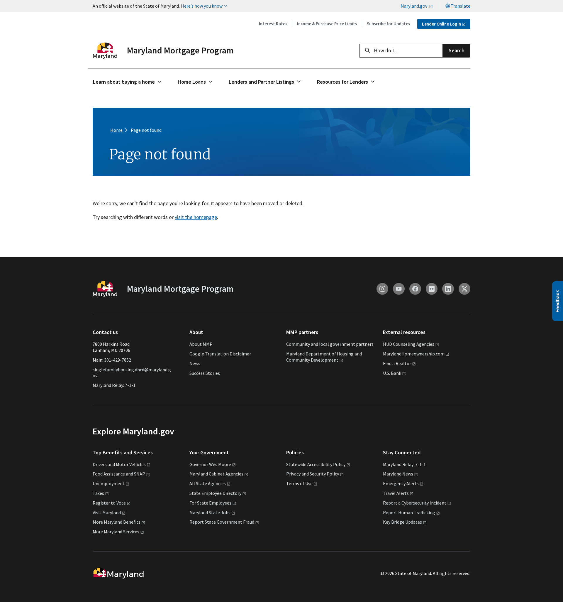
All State (207, 483)
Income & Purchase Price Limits (327, 23)
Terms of (299, 483)
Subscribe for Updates (388, 23)
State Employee (215, 493)
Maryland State (209, 512)
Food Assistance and (119, 474)
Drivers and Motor (119, 464)
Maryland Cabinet (216, 474)
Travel (396, 493)
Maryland (398, 474)
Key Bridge (402, 522)
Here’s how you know (202, 6)
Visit (107, 512)
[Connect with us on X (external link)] (464, 289)
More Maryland (116, 522)
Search (456, 50)
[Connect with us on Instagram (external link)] (382, 289)
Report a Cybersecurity (414, 503)
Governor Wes (210, 464)
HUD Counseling (408, 344)
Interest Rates (273, 23)
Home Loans (192, 81)
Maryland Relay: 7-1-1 (114, 385)
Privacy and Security (312, 474)
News (194, 363)
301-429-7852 (117, 360)
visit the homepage (196, 217)
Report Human (409, 512)
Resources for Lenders (342, 81)
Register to (109, 503)
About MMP (201, 344)
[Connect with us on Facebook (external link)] (415, 289)
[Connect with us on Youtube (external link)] (399, 289)
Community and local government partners (330, 344)
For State (210, 503)
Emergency (401, 483)
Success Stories (204, 373)
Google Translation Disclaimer (220, 354)
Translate (460, 6)
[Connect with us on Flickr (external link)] (431, 289)
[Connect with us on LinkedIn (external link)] (448, 289)
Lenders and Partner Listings (261, 81)
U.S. (392, 373)
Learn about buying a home (124, 81)
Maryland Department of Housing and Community (324, 357)
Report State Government (221, 522)
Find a (397, 363)
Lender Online (441, 24)
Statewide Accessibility (315, 464)
